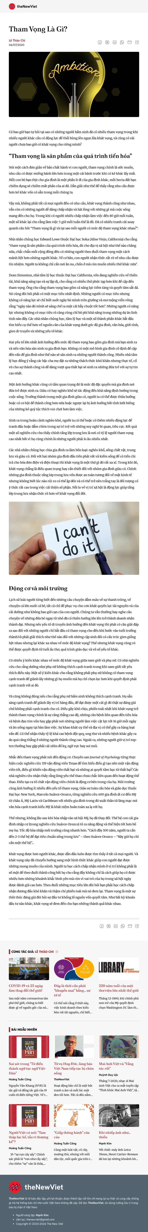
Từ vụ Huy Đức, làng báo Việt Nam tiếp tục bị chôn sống (74, 1068)
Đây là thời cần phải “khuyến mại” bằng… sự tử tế (72, 990)
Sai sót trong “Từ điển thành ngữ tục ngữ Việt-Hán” (27, 1068)
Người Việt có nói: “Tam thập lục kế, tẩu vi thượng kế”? (28, 1137)
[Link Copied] (137, 42)
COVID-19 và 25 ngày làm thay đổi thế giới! (26, 988)
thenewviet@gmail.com (40, 1219)
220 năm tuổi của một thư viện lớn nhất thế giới (119, 988)
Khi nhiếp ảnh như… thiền (114, 1135)
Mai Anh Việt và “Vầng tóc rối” (116, 1066)
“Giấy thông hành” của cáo (72, 1135)
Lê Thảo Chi (17, 40)
